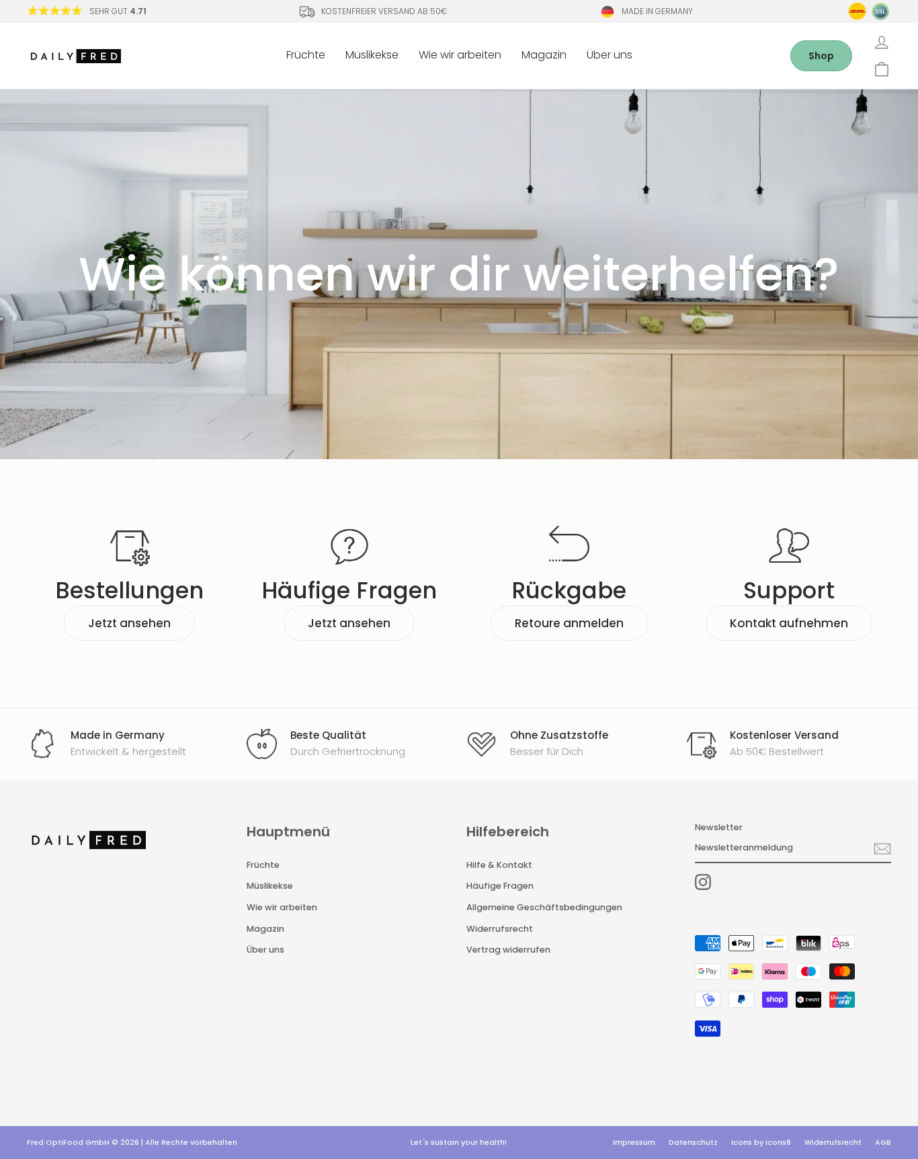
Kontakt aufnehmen (789, 623)
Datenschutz (693, 1142)
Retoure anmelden (569, 623)
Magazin (544, 55)
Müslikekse (372, 55)
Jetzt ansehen (129, 623)
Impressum (634, 1142)
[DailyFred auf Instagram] (703, 882)
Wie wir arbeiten (460, 55)
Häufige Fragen (500, 885)
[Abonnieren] (882, 848)
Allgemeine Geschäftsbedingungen (544, 907)
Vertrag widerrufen (508, 949)
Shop (821, 56)
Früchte (305, 55)
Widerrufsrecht (499, 928)
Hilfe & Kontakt (499, 865)
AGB (883, 1142)
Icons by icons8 (761, 1142)
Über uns (609, 55)
